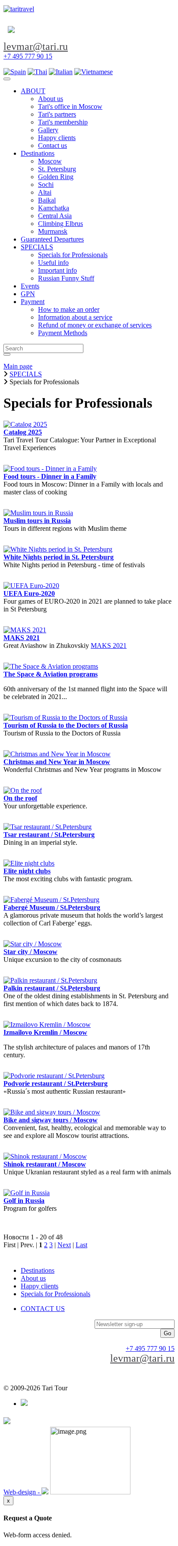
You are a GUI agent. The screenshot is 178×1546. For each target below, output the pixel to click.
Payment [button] (32, 301)
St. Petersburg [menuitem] (57, 169)
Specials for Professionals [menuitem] (73, 254)
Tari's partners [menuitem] (57, 114)
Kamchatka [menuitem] (53, 208)
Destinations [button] (37, 153)
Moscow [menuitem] (50, 161)
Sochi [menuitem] (46, 184)
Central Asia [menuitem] (55, 215)
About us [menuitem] (50, 98)
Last (81, 1245)
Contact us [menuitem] (52, 145)
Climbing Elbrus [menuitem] (60, 223)
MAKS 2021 (109, 645)
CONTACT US (43, 1308)
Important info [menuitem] (57, 270)
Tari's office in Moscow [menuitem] (70, 106)
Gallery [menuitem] (48, 130)
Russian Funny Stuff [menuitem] (66, 278)
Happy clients (39, 1286)
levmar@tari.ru (35, 46)
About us (33, 1278)
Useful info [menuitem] (53, 262)
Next (64, 1245)
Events (30, 286)
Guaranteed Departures (52, 239)
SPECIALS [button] (37, 247)
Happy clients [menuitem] (57, 137)
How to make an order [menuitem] (68, 309)
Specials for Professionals (55, 1294)
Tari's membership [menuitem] (63, 122)
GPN (28, 293)
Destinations (37, 1270)
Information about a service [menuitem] (75, 317)
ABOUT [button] (33, 91)
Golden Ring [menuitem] (55, 176)
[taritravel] (18, 9)
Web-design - (22, 1492)
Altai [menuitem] (44, 192)
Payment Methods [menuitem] (62, 333)
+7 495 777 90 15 (27, 56)
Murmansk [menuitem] (52, 231)
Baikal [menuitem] (47, 200)
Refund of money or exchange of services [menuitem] (95, 325)
